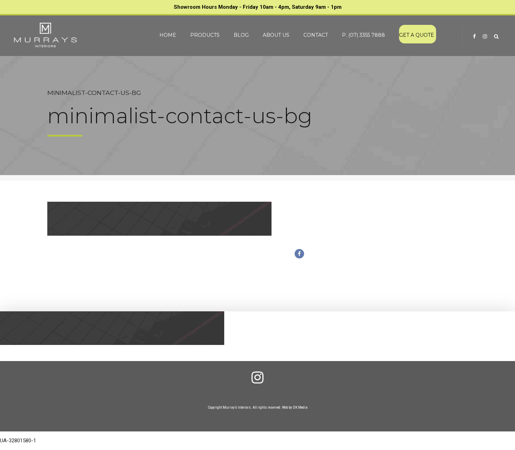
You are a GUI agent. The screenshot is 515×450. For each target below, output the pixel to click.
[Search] (496, 36)
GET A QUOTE (416, 35)
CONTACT (315, 35)
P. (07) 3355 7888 (363, 35)
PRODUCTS (205, 35)
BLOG (241, 35)
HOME (167, 35)
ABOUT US (276, 35)
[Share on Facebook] (299, 253)
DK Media (300, 407)
